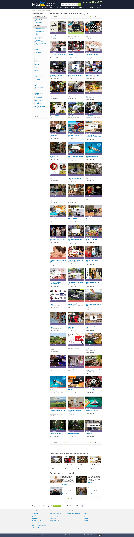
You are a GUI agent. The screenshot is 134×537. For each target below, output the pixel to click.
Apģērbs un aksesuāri (39, 31)
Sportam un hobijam (39, 99)
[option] (56, 462)
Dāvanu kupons (53, 258)
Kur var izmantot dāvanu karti (55, 513)
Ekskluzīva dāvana (39, 100)
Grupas (36, 53)
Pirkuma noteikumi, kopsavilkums (39, 525)
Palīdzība (97, 7)
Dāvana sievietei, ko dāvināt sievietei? (67, 477)
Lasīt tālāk (64, 484)
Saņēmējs (59, 7)
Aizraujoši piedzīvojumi (40, 106)
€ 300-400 (37, 69)
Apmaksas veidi (35, 516)
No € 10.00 (66, 468)
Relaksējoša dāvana (39, 102)
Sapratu (99, 535)
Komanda (86, 516)
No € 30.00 (92, 468)
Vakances (86, 515)
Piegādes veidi (35, 518)
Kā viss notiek (35, 513)
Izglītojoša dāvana (39, 104)
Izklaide (36, 35)
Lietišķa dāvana (38, 107)
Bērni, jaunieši (38, 52)
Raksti (85, 513)
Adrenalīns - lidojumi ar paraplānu (92, 306)
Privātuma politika (35, 527)
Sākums (33, 10)
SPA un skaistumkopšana (40, 43)
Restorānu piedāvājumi (39, 41)
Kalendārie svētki (38, 76)
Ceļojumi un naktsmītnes (40, 33)
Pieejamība (37, 85)
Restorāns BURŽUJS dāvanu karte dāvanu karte (56, 466)
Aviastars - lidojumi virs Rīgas (74, 305)
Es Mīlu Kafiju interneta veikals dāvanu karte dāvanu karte (69, 466)
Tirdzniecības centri (39, 87)
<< (86, 17)
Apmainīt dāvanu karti (54, 515)
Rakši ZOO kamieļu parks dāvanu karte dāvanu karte (81, 466)
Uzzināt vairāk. (89, 534)
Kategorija (52, 7)
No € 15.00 (79, 468)
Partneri (86, 518)
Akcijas (81, 7)
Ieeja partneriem (35, 530)
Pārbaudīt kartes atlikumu (55, 520)
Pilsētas (37, 84)
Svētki (66, 7)
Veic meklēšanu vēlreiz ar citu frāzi (57, 449)
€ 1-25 (36, 58)
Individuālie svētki (39, 78)
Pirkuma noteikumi (36, 523)
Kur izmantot (73, 7)
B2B (86, 7)
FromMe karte (43, 7)
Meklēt (79, 4)
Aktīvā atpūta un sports (40, 28)
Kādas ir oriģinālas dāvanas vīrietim (66, 488)
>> (100, 17)
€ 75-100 (37, 63)
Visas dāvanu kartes (39, 17)
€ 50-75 (36, 61)
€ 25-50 (36, 60)
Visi (36, 27)
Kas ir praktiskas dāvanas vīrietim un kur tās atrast (94, 477)
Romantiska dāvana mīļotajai (39, 94)
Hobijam (37, 34)
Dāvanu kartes (37, 19)
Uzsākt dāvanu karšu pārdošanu (73, 513)
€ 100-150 (37, 64)
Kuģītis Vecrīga (89, 371)
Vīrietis (36, 49)
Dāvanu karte (53, 32)
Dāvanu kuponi (37, 20)
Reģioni (36, 88)
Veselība (37, 44)
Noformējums (34, 515)
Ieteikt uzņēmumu (53, 518)
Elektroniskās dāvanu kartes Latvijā (44, 10)
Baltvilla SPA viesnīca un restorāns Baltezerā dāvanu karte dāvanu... (95, 466)
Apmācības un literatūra (40, 30)
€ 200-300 (37, 67)
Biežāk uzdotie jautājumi (37, 522)
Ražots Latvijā (38, 40)
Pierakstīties (57, 505)
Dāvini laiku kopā (38, 97)
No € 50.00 (53, 468)
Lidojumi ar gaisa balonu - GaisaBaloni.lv (55, 414)
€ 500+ (36, 71)
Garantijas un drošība (36, 520)
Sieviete (37, 51)
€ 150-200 (37, 66)
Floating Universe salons (55, 392)
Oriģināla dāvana (38, 38)
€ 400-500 (37, 70)
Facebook (83, 506)
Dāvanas (34, 7)
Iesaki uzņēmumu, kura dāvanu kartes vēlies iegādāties (79, 449)
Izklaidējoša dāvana (39, 103)
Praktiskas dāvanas (39, 96)
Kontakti (33, 529)
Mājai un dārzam (38, 37)
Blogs (91, 7)
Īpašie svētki (37, 79)
